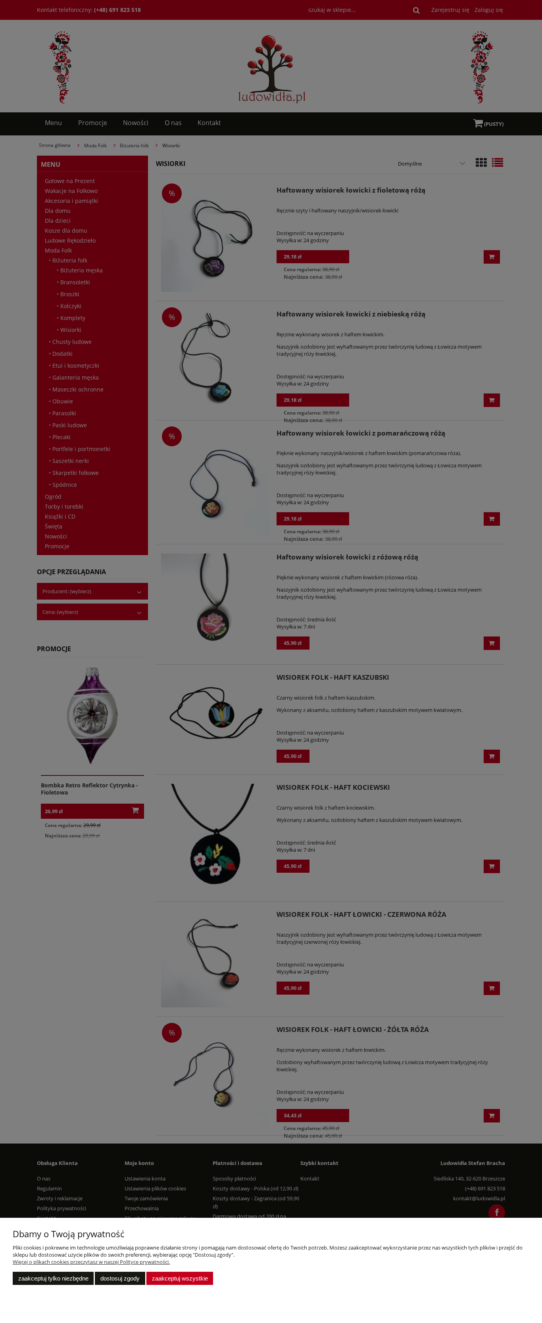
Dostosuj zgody (120, 1278)
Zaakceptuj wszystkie (180, 1278)
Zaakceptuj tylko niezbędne (53, 1278)
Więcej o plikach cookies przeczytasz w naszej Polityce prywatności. (91, 1261)
